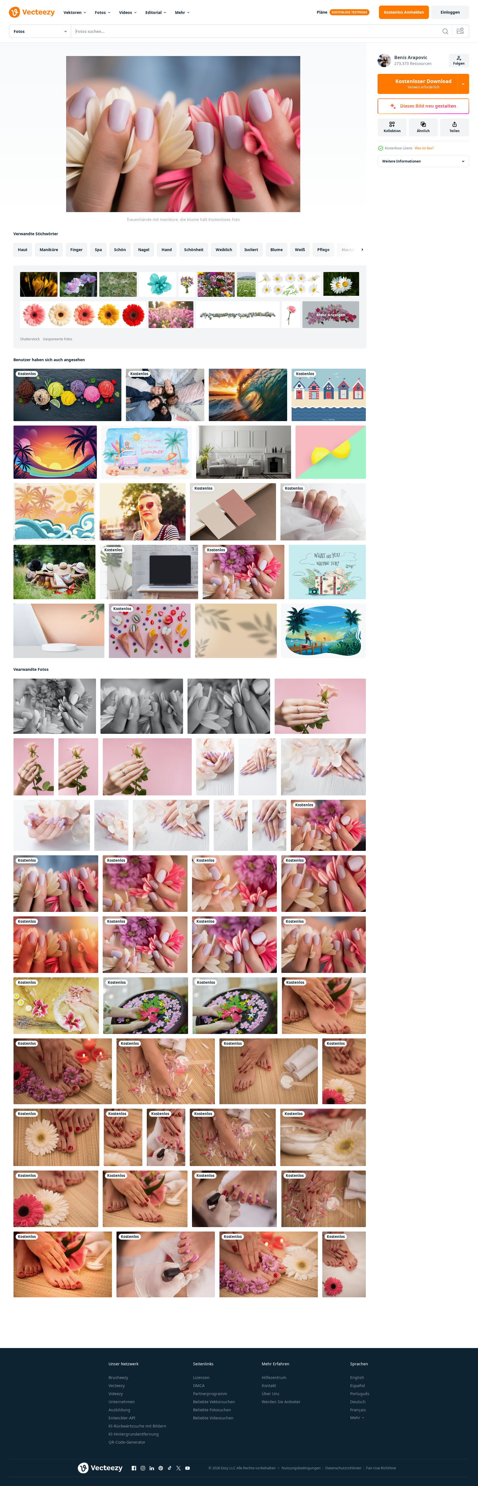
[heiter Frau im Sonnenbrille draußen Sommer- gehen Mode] (143, 511)
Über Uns (270, 1393)
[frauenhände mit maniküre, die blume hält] (243, 572)
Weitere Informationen (401, 161)
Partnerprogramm (210, 1393)
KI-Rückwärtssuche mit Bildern (137, 1426)
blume (276, 249)
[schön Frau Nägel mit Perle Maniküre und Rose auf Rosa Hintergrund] (320, 706)
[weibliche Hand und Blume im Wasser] (145, 1005)
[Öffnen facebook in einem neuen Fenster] (134, 1468)
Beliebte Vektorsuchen (214, 1401)
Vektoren (72, 12)
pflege (323, 249)
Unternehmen (122, 1401)
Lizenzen (201, 1377)
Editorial (153, 12)
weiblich (224, 249)
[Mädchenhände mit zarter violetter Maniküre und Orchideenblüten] (215, 766)
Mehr (180, 12)
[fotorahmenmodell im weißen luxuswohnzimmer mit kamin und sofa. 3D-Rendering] (243, 452)
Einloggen (450, 12)
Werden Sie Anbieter (281, 1401)
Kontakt (269, 1385)
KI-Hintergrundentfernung (134, 1434)
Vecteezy (117, 1385)
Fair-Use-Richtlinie (381, 1467)
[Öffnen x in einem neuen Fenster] (178, 1468)
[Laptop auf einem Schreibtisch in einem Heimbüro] (149, 572)
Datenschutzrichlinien (343, 1467)
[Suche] (445, 31)
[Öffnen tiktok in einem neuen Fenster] (169, 1468)
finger (76, 249)
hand (167, 249)
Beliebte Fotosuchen (212, 1409)
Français (358, 1409)
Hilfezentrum (274, 1377)
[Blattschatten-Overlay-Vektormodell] (236, 631)
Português (359, 1393)
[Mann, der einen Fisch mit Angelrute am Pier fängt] (323, 631)
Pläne (322, 12)
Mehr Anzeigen (330, 314)
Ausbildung (119, 1409)
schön (120, 249)
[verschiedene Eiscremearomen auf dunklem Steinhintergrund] (67, 395)
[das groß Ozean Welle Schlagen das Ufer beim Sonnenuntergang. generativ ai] (248, 395)
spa (98, 249)
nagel (143, 249)
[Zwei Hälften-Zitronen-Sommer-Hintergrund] (331, 452)
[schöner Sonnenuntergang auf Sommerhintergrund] (55, 452)
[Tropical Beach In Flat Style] (54, 511)
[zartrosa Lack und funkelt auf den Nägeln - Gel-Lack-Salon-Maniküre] (323, 511)
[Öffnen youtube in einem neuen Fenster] (187, 1468)
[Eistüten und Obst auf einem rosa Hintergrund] (150, 631)
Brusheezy (118, 1377)
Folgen (459, 63)
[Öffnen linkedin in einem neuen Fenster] (152, 1468)
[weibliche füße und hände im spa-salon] (324, 1005)
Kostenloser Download (423, 84)
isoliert (251, 249)
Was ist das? (424, 148)
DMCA (199, 1385)
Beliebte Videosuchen (213, 1418)
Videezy (116, 1393)
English (357, 1377)
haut (22, 249)
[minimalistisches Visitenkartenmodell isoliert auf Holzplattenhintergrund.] (233, 511)
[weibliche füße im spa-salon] (165, 1071)
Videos (125, 12)
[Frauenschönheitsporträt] (56, 1005)
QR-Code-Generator (127, 1442)
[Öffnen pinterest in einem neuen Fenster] (160, 1468)
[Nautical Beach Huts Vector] (329, 395)
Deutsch (358, 1401)
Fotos (100, 12)
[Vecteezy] (32, 12)
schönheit (193, 249)
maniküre (49, 249)
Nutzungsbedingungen (301, 1467)
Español (357, 1385)
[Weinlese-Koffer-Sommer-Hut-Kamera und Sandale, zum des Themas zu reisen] (327, 572)
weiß (300, 249)
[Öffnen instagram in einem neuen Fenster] (143, 1468)
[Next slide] (357, 249)
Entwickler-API (122, 1418)
